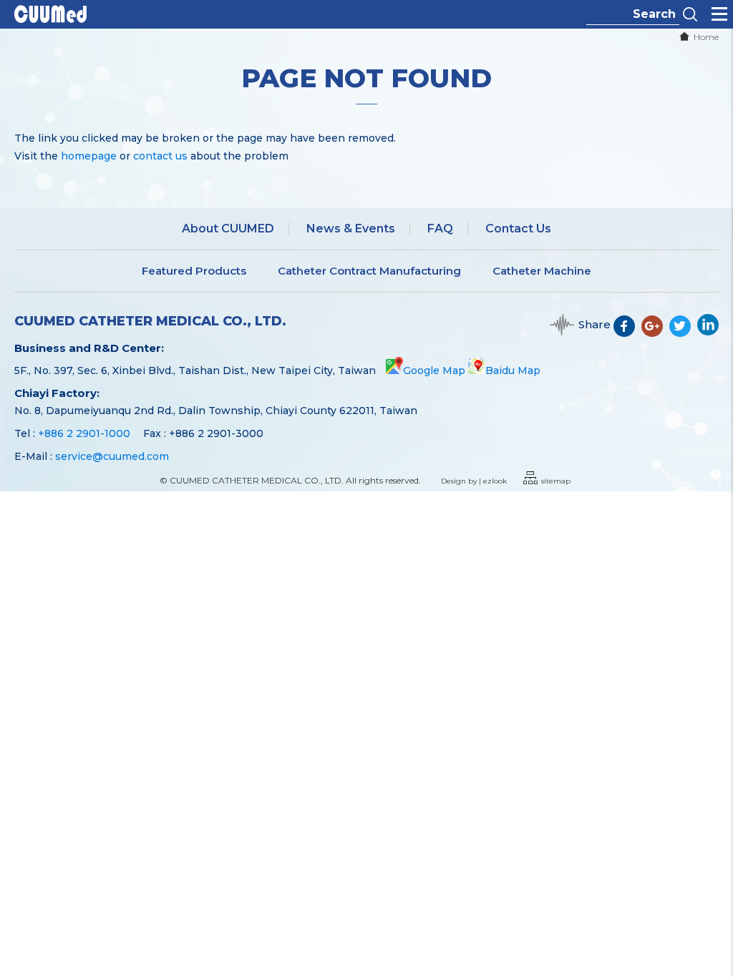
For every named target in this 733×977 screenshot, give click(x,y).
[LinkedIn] (708, 331)
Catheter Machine (541, 271)
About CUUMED (228, 228)
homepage (89, 155)
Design (453, 481)
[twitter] (683, 331)
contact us (160, 155)
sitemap (556, 481)
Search (690, 14)
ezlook (495, 481)
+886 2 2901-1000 (84, 433)
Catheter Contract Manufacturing (369, 271)
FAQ (440, 228)
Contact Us (518, 228)
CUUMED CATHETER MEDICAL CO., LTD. (150, 321)
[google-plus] (655, 331)
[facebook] (627, 331)
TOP (713, 920)
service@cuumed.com (112, 456)
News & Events (350, 228)
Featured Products (194, 271)
